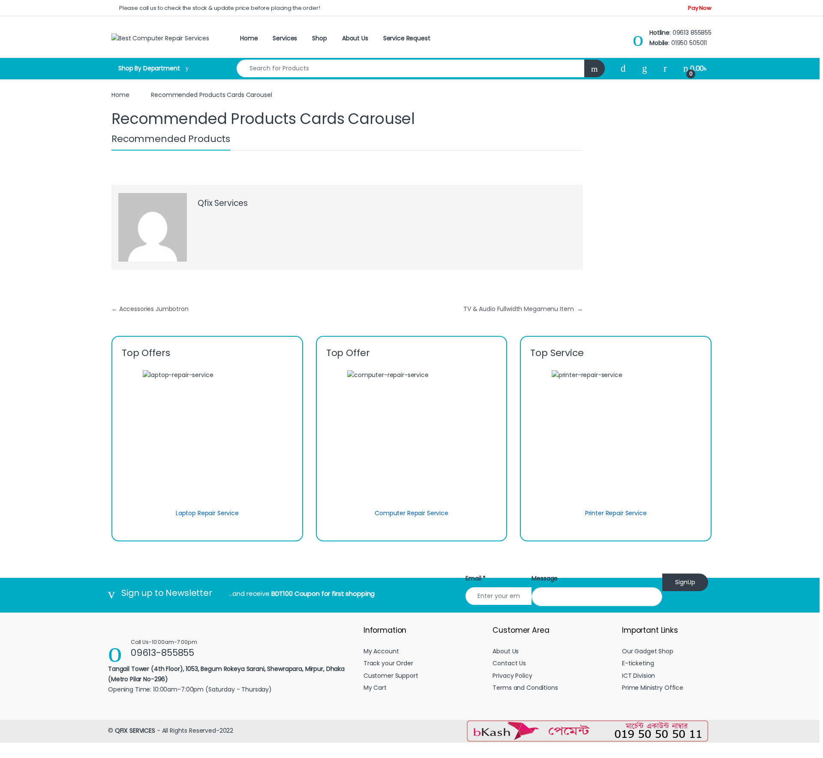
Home (249, 38)
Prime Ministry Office (652, 687)
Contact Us (509, 663)
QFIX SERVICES (135, 730)
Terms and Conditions (525, 687)
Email (476, 578)
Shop (319, 38)
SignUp (685, 582)
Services (285, 38)
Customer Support (390, 675)
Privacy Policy (512, 675)
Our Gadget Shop (647, 651)
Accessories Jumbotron (150, 309)
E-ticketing (638, 663)
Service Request (406, 38)
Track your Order (388, 663)
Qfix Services (223, 203)
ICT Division (638, 675)
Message (545, 578)
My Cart (375, 687)
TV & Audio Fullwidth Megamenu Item (523, 309)
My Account (381, 651)
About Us (355, 38)
